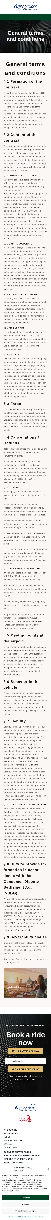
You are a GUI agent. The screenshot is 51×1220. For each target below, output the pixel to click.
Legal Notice (38, 1216)
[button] (47, 1169)
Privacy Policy (27, 1216)
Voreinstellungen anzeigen (25, 1211)
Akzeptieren (25, 1198)
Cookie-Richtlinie (14, 1216)
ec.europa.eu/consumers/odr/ (17, 930)
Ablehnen (25, 1204)
